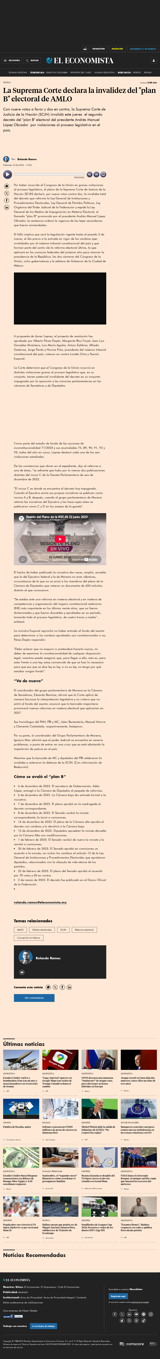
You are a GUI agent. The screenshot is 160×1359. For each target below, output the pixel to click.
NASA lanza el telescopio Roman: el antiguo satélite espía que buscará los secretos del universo (139, 1180)
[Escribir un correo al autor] (22, 972)
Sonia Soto (49, 1188)
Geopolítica (9, 1073)
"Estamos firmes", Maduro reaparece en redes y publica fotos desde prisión (136, 1227)
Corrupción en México (28, 937)
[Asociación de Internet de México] (153, 1344)
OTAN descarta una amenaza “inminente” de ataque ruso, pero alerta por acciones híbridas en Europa (98, 1082)
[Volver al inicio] (51, 1280)
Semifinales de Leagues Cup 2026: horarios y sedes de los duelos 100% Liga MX (98, 1227)
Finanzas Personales (52, 1171)
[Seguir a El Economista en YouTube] (136, 1314)
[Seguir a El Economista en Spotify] (143, 1314)
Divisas (148, 72)
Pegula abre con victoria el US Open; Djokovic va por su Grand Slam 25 (21, 1227)
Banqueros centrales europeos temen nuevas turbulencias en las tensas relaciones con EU (138, 1130)
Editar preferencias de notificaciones (23, 1302)
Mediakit (23, 1292)
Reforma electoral (84, 929)
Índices (137, 72)
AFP (125, 1237)
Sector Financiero (130, 1122)
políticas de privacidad (140, 1302)
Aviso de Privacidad (31, 1297)
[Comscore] (132, 1344)
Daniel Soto (50, 1238)
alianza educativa (105, 72)
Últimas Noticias (18, 72)
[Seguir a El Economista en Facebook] (115, 1314)
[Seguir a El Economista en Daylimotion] (122, 1320)
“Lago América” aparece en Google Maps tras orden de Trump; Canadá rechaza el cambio (57, 1082)
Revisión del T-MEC (81, 72)
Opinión (7, 1122)
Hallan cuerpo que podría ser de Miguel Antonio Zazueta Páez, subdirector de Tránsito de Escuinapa (60, 1229)
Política (7, 83)
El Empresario (48, 1287)
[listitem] (7, 174)
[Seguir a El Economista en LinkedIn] (129, 1314)
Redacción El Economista (93, 1188)
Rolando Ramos (27, 159)
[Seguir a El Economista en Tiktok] (143, 1320)
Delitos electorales (42, 929)
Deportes (86, 1122)
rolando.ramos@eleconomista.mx (40, 902)
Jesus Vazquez (50, 1140)
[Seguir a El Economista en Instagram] (151, 1314)
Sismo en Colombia (57, 72)
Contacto (82, 1297)
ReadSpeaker (79, 177)
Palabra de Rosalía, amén (17, 1127)
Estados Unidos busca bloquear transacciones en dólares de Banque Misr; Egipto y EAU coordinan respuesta (20, 1180)
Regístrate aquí (118, 1296)
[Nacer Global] (13, 1316)
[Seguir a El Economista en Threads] (136, 1320)
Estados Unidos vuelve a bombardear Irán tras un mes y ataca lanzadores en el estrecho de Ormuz (20, 1082)
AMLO (20, 929)
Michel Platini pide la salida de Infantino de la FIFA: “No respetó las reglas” (99, 1130)
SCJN (63, 929)
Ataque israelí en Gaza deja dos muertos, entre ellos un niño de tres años (138, 1080)
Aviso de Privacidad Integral (59, 1297)
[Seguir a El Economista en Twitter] (122, 1314)
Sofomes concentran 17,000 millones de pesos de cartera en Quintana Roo (59, 1130)
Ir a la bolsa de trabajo (43, 1326)
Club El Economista (68, 1287)
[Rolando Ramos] (6, 159)
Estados (46, 1122)
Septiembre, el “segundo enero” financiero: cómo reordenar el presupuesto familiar (60, 1178)
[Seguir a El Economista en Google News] (129, 1320)
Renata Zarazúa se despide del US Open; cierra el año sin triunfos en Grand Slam (98, 1178)
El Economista (31, 1287)
